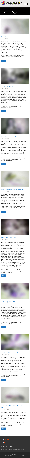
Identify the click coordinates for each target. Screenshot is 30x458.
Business (4, 55)
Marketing (23, 55)
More (3, 61)
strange (10, 58)
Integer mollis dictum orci (9, 352)
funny (7, 160)
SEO (9, 56)
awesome (4, 58)
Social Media (13, 56)
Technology (18, 56)
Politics (6, 56)
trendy (10, 107)
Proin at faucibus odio (8, 136)
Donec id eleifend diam (9, 301)
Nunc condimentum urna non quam (11, 406)
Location (14, 454)
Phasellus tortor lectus (8, 37)
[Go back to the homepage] (12, 3)
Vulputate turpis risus (8, 238)
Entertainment (9, 55)
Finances (14, 55)
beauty (3, 160)
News (3, 56)
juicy (8, 58)
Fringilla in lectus (7, 87)
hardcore (4, 107)
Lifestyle (18, 55)
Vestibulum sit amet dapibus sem (12, 189)
